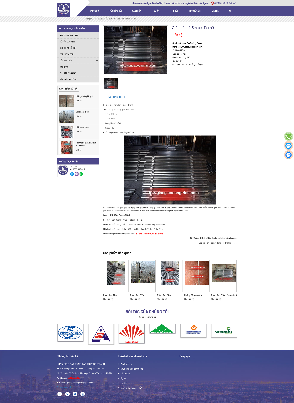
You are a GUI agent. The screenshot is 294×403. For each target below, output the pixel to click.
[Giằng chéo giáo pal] (66, 101)
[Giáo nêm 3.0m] (116, 276)
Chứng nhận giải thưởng (132, 368)
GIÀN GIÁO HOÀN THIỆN (69, 35)
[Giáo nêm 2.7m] (66, 116)
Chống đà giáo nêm (193, 295)
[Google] (67, 394)
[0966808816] (72, 173)
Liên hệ (215, 11)
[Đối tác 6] (193, 331)
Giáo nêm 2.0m (82, 127)
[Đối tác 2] (70, 332)
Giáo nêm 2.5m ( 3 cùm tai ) (224, 295)
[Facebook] (59, 394)
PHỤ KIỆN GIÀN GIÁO (68, 73)
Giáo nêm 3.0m (110, 295)
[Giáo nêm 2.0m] (66, 132)
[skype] (75, 394)
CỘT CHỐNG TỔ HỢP (68, 48)
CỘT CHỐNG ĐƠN (67, 54)
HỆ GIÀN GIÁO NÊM (67, 41)
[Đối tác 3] (101, 334)
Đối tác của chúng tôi (147, 311)
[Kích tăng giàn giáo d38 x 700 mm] (66, 147)
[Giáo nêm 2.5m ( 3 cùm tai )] (224, 276)
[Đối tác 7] (224, 331)
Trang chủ (94, 11)
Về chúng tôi (115, 11)
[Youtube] (82, 394)
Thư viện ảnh (195, 11)
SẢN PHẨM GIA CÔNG (68, 79)
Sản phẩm (137, 11)
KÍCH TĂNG (64, 66)
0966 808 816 (230, 3)
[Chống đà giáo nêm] (197, 276)
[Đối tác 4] (131, 333)
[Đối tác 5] (162, 328)
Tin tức (175, 11)
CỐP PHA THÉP (66, 60)
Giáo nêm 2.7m (82, 111)
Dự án (157, 11)
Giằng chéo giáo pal (84, 96)
